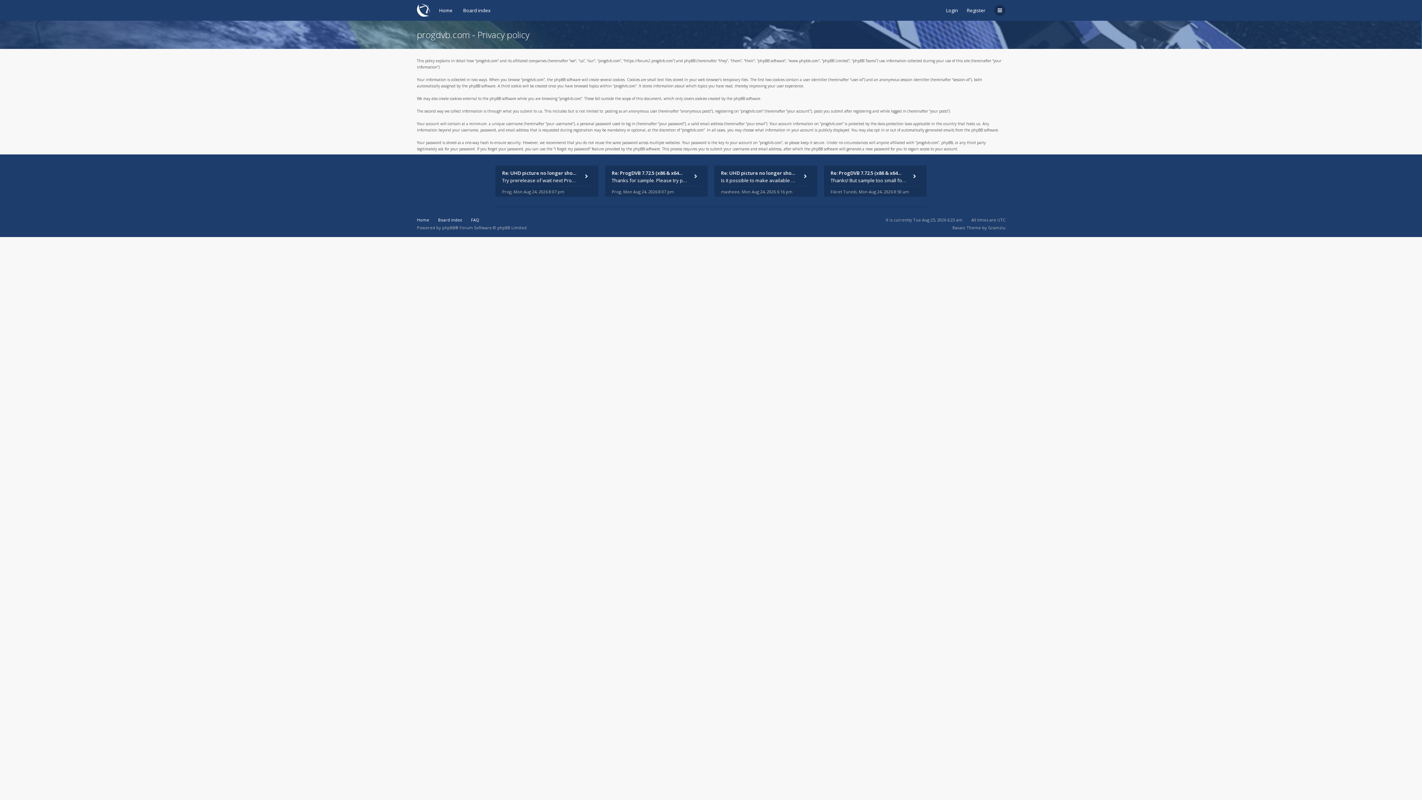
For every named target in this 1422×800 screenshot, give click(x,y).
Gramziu (996, 227)
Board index (477, 10)
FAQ (475, 220)
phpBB (448, 227)
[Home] (423, 10)
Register (976, 10)
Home (446, 10)
